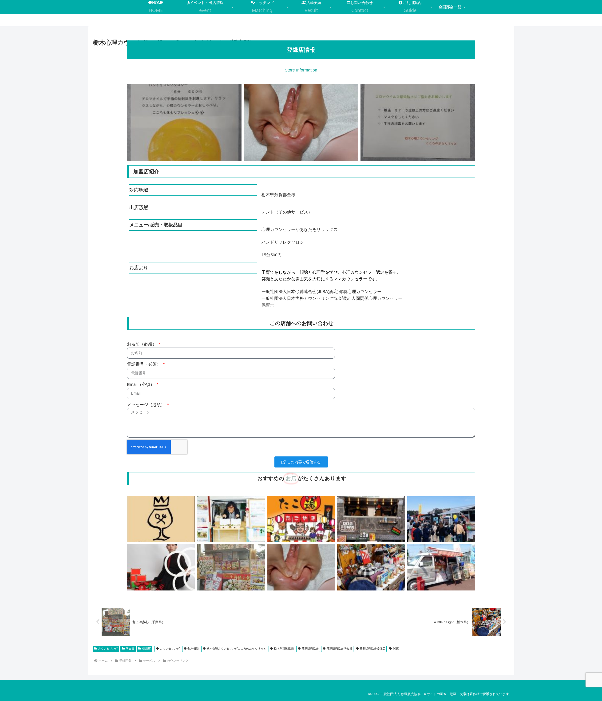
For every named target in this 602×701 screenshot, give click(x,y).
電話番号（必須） (144, 364)
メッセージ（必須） (146, 404)
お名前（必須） (142, 344)
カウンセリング (108, 648)
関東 (396, 648)
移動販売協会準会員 (339, 648)
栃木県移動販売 (284, 648)
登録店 (146, 648)
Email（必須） (141, 384)
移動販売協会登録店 (372, 648)
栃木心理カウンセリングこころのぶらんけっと (236, 648)
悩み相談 (193, 648)
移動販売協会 (310, 648)
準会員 (130, 648)
